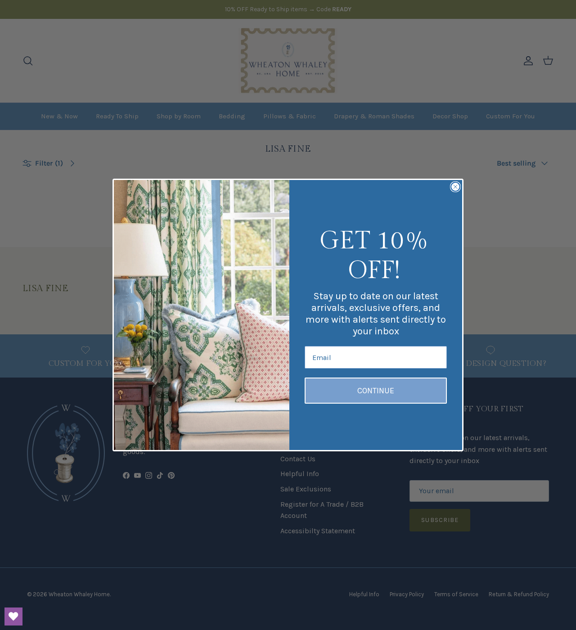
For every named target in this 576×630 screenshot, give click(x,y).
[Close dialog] (455, 186)
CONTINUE (375, 391)
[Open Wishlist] (13, 617)
